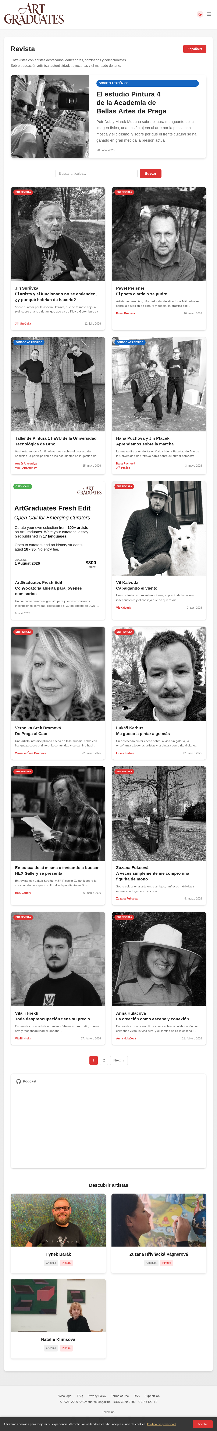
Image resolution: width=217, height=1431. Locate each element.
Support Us (152, 1396)
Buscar (150, 173)
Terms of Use (120, 1396)
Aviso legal (65, 1396)
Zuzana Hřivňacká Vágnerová (158, 1254)
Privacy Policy (97, 1396)
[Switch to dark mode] (200, 14)
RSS (137, 1396)
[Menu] (209, 14)
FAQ (80, 1396)
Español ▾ (195, 49)
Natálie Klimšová (58, 1339)
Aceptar (202, 1424)
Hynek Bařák (58, 1254)
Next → (119, 1060)
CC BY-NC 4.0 (147, 1401)
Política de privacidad (161, 1424)
